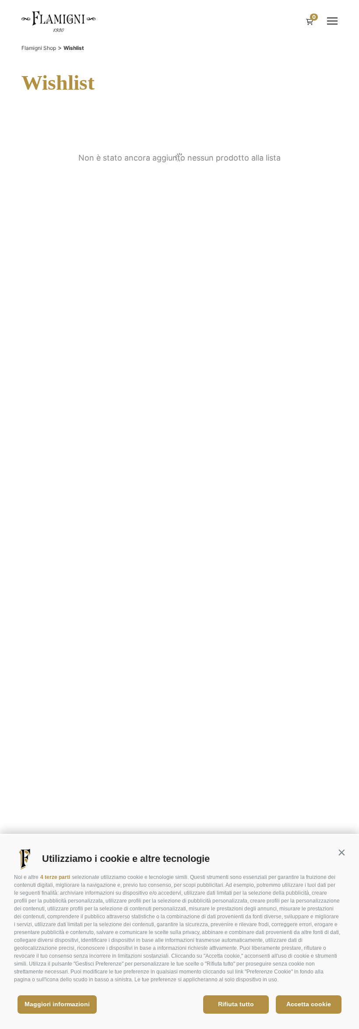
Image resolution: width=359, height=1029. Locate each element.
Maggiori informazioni (57, 1004)
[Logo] (58, 21)
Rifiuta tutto (236, 1004)
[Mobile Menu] (332, 21)
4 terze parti (55, 877)
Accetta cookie (308, 1004)
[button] (341, 852)
